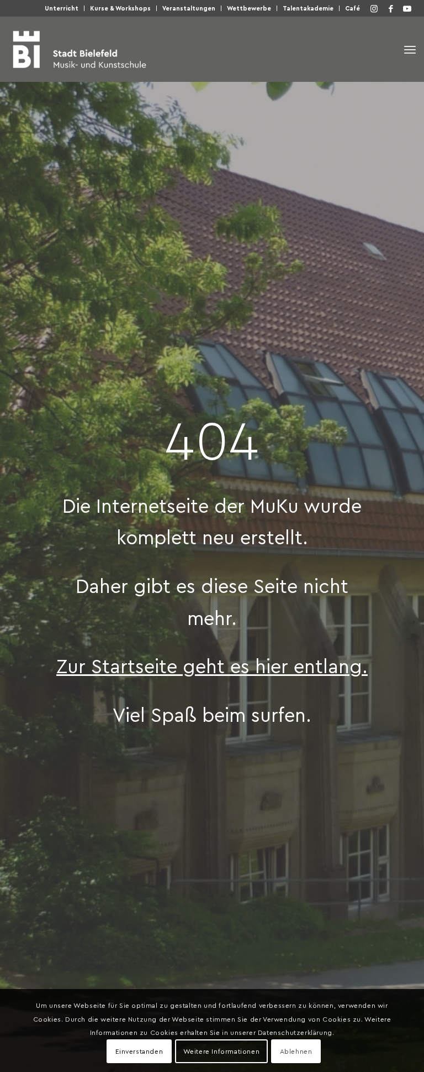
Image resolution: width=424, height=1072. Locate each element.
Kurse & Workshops (120, 8)
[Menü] (410, 49)
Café (352, 8)
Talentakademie (308, 8)
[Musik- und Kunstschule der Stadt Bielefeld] (79, 49)
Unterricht (61, 8)
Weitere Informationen (221, 1051)
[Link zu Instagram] (374, 8)
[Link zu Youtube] (407, 8)
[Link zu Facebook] (391, 8)
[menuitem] (61, 8)
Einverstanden (139, 1051)
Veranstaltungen (188, 8)
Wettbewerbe (249, 8)
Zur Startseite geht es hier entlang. (212, 665)
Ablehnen (296, 1051)
